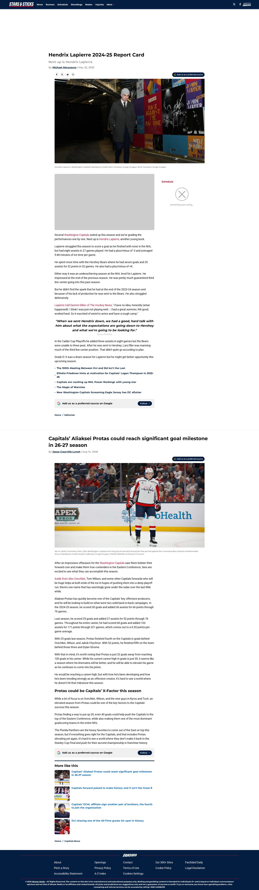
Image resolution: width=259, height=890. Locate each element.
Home (58, 415)
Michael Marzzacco (64, 67)
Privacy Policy (102, 868)
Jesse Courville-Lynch (66, 451)
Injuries (99, 4)
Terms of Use (131, 868)
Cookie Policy (163, 868)
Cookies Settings (133, 873)
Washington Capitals (76, 234)
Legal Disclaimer (195, 868)
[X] (234, 4)
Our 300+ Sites (164, 862)
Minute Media (38, 881)
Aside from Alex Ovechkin (70, 578)
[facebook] (240, 4)
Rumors (50, 4)
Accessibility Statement (68, 873)
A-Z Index (100, 873)
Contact (128, 862)
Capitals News (72, 841)
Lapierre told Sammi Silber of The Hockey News (83, 305)
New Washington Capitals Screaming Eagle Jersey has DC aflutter (99, 392)
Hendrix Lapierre (109, 239)
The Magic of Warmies (71, 387)
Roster (88, 4)
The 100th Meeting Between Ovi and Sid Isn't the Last (91, 368)
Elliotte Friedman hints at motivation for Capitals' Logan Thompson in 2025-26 (105, 375)
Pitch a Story (61, 868)
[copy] (73, 74)
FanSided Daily (194, 862)
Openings (100, 862)
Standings (76, 4)
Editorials (69, 415)
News (40, 4)
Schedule (62, 4)
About (57, 862)
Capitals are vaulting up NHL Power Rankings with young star (96, 382)
